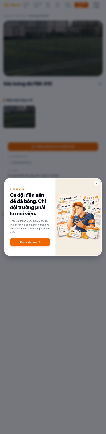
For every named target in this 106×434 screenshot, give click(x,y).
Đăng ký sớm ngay (28, 242)
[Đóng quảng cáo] (96, 183)
